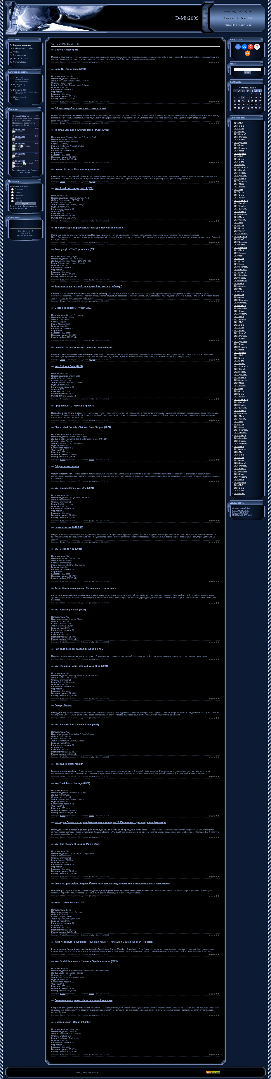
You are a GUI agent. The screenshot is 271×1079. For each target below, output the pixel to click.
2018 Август (239, 231)
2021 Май (238, 322)
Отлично (19, 189)
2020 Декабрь (240, 308)
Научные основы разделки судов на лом (79, 648)
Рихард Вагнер (63, 705)
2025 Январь (240, 441)
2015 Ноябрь (240, 140)
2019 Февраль (240, 247)
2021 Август (239, 330)
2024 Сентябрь (241, 430)
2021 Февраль (240, 314)
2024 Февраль (240, 413)
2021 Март (239, 316)
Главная (228, 25)
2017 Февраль (240, 181)
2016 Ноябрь (240, 173)
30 (256, 108)
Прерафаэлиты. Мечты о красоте (74, 405)
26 (239, 108)
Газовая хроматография (69, 763)
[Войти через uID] (238, 47)
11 (235, 101)
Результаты (15, 206)
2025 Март (239, 446)
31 (260, 108)
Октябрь (71, 44)
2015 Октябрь (240, 137)
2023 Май (238, 388)
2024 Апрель (240, 419)
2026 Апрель (240, 482)
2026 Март (239, 480)
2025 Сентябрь (241, 463)
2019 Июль (239, 261)
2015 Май (238, 123)
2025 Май (238, 452)
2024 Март (239, 416)
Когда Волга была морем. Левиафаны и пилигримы (86, 588)
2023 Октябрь (240, 402)
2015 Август (239, 131)
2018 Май (238, 222)
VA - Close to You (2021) (68, 548)
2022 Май (238, 355)
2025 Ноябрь (240, 468)
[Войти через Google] (257, 47)
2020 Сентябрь (241, 300)
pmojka (92, 62)
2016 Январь (240, 145)
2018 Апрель (240, 220)
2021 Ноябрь (240, 339)
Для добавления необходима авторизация (25, 171)
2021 (62, 44)
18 (235, 105)
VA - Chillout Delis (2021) (69, 366)
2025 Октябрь (240, 466)
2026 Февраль (240, 477)
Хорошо (18, 192)
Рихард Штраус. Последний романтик (77, 169)
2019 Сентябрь (241, 267)
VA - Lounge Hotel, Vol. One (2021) (74, 488)
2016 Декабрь (240, 175)
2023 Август (239, 397)
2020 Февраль (240, 281)
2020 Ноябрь (240, 305)
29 (252, 108)
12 (239, 101)
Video (15, 77)
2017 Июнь (239, 192)
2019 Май (238, 256)
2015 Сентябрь (241, 134)
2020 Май (238, 289)
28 (247, 108)
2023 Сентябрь (241, 399)
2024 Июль (239, 424)
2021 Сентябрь (241, 333)
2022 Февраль (240, 347)
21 (247, 105)
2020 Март (239, 283)
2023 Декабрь (240, 408)
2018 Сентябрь (241, 234)
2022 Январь (240, 344)
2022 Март (239, 350)
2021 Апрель (240, 319)
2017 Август (239, 198)
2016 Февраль (240, 148)
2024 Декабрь (240, 438)
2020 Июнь (239, 292)
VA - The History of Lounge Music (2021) (77, 844)
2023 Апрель (240, 386)
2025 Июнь (239, 455)
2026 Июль (239, 491)
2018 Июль (239, 228)
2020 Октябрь (240, 303)
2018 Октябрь (240, 236)
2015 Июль (239, 129)
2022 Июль (239, 361)
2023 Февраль (240, 380)
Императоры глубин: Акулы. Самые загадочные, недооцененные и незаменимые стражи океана (112, 883)
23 (256, 105)
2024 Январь (240, 410)
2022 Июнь (239, 358)
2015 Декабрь (240, 142)
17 (260, 101)
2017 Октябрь (240, 203)
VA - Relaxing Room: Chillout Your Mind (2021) (81, 666)
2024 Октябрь (240, 433)
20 (243, 105)
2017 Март (239, 184)
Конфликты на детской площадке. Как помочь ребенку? (88, 286)
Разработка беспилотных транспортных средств (83, 347)
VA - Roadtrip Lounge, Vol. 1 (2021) (74, 188)
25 (235, 108)
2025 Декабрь (240, 471)
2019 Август (239, 264)
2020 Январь (240, 278)
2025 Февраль (240, 444)
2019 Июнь (239, 258)
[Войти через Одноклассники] (247, 53)
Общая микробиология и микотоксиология (80, 108)
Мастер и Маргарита (66, 49)
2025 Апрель (240, 449)
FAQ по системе (240, 512)
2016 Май (238, 156)
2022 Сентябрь (241, 366)
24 (260, 105)
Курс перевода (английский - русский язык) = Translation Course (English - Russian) (104, 941)
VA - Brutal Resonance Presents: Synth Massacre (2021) (86, 961)
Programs (17, 90)
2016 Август (239, 164)
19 (239, 105)
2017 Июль (239, 195)
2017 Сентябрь (241, 200)
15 (252, 101)
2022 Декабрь (240, 374)
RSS (250, 18)
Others (16, 97)
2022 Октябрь (240, 369)
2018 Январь (240, 211)
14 (247, 101)
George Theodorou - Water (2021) (73, 307)
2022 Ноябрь (240, 372)
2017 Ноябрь (240, 206)
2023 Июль (239, 394)
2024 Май (238, 421)
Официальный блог (241, 508)
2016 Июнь (239, 159)
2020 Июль (239, 294)
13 (243, 101)
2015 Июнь (239, 126)
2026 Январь (240, 474)
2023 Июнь (239, 391)
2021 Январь (240, 311)
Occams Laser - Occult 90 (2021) (73, 1022)
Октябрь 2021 (247, 88)
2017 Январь (240, 178)
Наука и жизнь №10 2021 (69, 527)
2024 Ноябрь (240, 435)
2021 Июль (239, 328)
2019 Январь (240, 245)
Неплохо (19, 195)
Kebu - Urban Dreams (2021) (70, 902)
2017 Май (238, 189)
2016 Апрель (240, 153)
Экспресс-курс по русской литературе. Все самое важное (89, 227)
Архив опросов (30, 206)
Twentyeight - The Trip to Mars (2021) (75, 249)
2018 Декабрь (240, 242)
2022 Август (239, 363)
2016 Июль (239, 162)
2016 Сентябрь (241, 167)
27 (243, 108)
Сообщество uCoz (240, 510)
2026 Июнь (239, 488)
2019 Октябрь (240, 269)
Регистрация (239, 25)
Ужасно (18, 201)
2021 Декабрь (240, 341)
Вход (249, 25)
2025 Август (239, 460)
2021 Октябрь (240, 336)
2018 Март (239, 217)
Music (16, 84)
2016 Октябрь (240, 170)
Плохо (18, 198)
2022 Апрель (240, 352)
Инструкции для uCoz (242, 515)
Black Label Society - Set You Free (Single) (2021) (83, 427)
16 (256, 101)
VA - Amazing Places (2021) (70, 609)
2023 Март (239, 383)
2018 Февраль (240, 214)
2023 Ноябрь (240, 405)
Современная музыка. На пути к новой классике (83, 1000)
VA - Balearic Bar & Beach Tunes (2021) (77, 724)
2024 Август (239, 427)
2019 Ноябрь (240, 272)
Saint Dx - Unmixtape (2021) (70, 69)
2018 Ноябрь (240, 239)
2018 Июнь (239, 225)
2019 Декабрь (240, 275)
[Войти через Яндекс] (250, 47)
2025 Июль (239, 457)
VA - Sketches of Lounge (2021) (72, 783)
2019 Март (239, 250)
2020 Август (239, 297)
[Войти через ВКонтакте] (244, 47)
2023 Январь (240, 377)
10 (260, 98)
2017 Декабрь (240, 209)
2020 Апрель (240, 286)
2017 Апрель (240, 187)
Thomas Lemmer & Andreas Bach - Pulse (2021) (82, 129)
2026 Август (239, 493)
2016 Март (239, 151)
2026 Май (238, 485)
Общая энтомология (67, 466)
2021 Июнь (239, 325)
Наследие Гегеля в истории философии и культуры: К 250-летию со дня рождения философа (110, 822)
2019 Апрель (240, 253)
